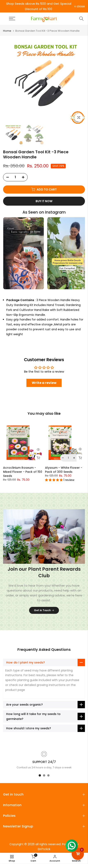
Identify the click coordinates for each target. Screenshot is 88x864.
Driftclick (44, 849)
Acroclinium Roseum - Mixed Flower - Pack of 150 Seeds (22, 472)
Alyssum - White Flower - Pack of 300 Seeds (63, 470)
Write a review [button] (44, 382)
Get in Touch (42, 610)
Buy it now (44, 201)
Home (7, 30)
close (80, 6)
